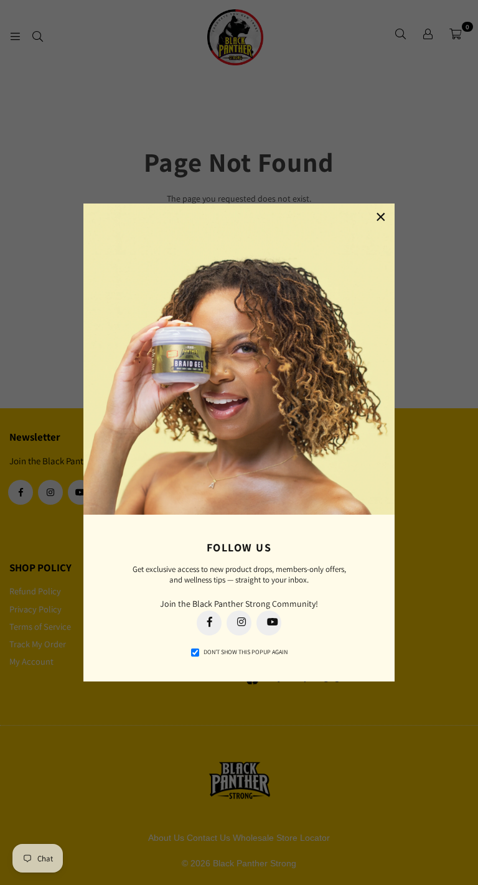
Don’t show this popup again (246, 652)
